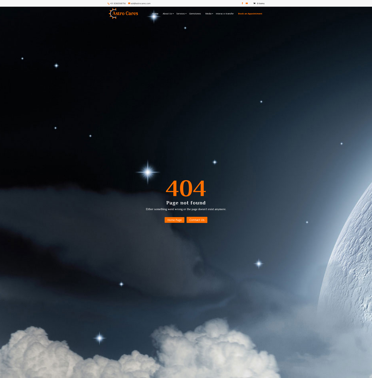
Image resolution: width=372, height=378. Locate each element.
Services (180, 13)
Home (155, 13)
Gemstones (195, 13)
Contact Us (196, 220)
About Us (167, 13)
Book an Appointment (250, 13)
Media (208, 13)
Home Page (174, 220)
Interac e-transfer (225, 13)
